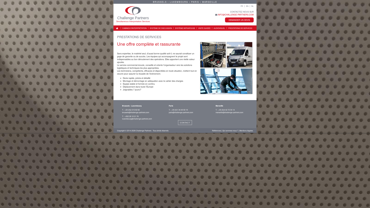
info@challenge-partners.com (236, 14)
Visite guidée (204, 28)
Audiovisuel (219, 28)
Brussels (160, 1)
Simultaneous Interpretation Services (133, 21)
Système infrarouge (185, 28)
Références (216, 130)
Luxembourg (179, 1)
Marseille (209, 1)
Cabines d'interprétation (134, 28)
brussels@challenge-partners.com (135, 112)
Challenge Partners (133, 18)
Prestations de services (240, 28)
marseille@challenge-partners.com (229, 112)
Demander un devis (239, 19)
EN (247, 6)
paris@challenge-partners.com (181, 112)
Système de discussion (161, 28)
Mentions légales (246, 130)
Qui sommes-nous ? (230, 130)
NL (252, 6)
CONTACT (185, 122)
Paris (195, 1)
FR (242, 6)
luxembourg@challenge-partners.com (137, 118)
